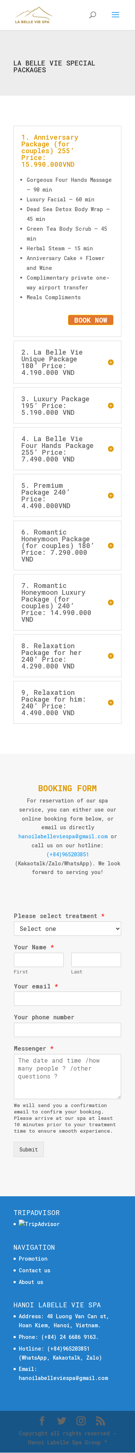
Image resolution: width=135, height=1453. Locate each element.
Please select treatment (59, 916)
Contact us (34, 1270)
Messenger (34, 1048)
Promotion (33, 1258)
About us (31, 1281)
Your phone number (44, 1017)
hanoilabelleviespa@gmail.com (63, 836)
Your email (36, 986)
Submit (29, 1149)
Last (76, 972)
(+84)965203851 (67, 854)
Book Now (90, 319)
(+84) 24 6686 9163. (70, 1336)
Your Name (34, 947)
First (21, 972)
